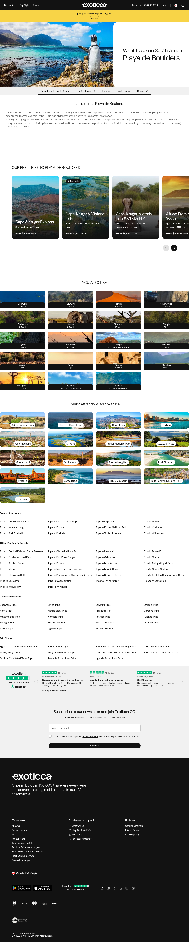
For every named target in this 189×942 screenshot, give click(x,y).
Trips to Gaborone (105, 557)
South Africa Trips (105, 622)
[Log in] (183, 5)
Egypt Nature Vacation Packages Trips (116, 646)
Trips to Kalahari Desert (12, 563)
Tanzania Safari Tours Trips (62, 658)
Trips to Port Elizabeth (11, 533)
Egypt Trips (54, 605)
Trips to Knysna (56, 527)
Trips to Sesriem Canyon (109, 575)
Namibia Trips (55, 616)
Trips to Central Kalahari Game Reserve (21, 551)
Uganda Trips (55, 628)
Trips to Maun (7, 569)
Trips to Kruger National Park (111, 527)
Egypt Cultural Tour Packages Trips (19, 646)
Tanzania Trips (151, 622)
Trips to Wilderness (154, 533)
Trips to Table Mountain (108, 533)
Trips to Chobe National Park (63, 551)
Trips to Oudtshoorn (154, 527)
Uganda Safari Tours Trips (109, 658)
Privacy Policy (90, 736)
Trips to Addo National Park (15, 521)
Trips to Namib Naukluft (156, 569)
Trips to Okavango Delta (13, 575)
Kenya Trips (6, 610)
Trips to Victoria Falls (155, 581)
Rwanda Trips (151, 616)
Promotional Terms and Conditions (28, 851)
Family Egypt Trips (58, 646)
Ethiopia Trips (151, 605)
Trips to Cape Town (106, 521)
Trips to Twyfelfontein (107, 581)
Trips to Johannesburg (12, 527)
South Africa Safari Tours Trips (16, 658)
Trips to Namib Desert (108, 569)
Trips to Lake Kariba (106, 563)
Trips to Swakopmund (59, 581)
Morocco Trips (151, 610)
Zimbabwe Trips (104, 628)
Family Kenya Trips (10, 652)
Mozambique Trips (10, 616)
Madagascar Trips (57, 610)
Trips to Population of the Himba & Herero (70, 575)
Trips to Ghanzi (152, 557)
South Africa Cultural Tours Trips (161, 652)
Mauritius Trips (104, 610)
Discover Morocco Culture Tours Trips (116, 652)
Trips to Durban (152, 521)
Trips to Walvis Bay (10, 586)
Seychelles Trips (56, 622)
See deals (94, 18)
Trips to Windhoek (57, 586)
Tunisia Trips (6, 628)
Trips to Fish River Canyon (62, 557)
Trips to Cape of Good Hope (63, 521)
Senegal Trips (7, 622)
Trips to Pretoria (56, 533)
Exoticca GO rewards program (26, 847)
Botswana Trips (8, 605)
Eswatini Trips (103, 605)
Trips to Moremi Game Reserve (65, 569)
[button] (95, 745)
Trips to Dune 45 (152, 551)
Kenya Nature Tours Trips (61, 652)
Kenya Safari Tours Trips (157, 646)
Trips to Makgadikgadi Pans (158, 563)
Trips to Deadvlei (105, 551)
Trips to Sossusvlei (10, 581)
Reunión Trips (103, 616)
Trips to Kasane (56, 563)
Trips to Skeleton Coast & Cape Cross (164, 575)
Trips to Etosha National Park (15, 557)
